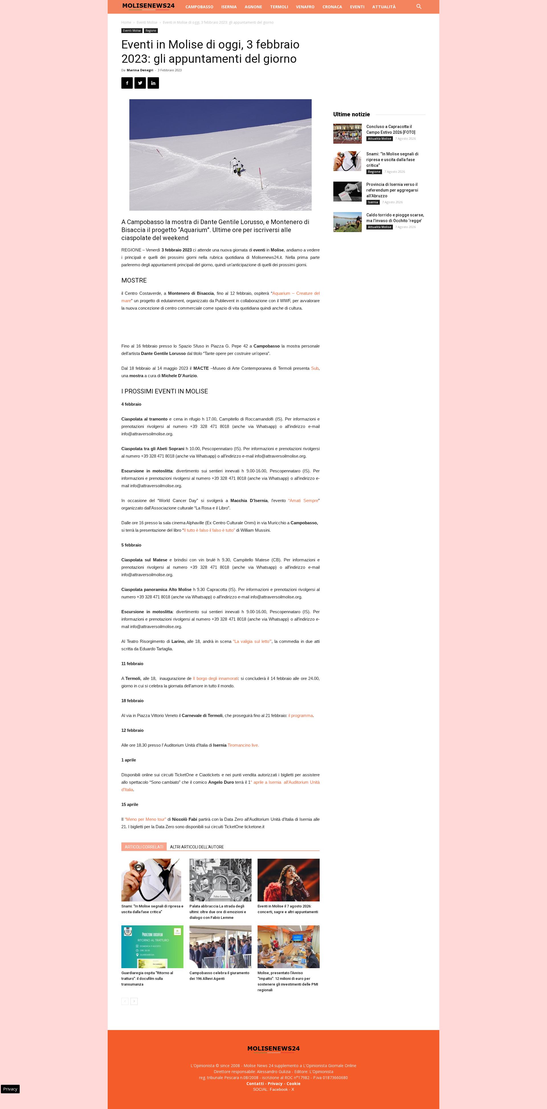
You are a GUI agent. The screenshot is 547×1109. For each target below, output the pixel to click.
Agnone (253, 6)
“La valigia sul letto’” (252, 641)
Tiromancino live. (243, 745)
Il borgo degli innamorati (215, 678)
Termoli (279, 6)
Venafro (305, 6)
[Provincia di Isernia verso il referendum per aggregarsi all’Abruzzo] (347, 192)
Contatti (255, 1083)
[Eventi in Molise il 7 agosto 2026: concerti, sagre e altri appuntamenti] (289, 880)
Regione (151, 31)
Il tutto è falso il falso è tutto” (209, 530)
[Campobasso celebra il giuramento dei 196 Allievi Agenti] (220, 946)
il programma (300, 715)
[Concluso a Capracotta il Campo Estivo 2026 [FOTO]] (347, 134)
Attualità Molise (379, 139)
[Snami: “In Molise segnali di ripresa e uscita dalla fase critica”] (152, 880)
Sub (315, 368)
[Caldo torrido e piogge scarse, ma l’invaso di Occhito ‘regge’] (347, 222)
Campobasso (199, 6)
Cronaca (332, 6)
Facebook (279, 1089)
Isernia (229, 6)
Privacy (275, 1083)
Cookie (294, 1083)
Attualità (384, 6)
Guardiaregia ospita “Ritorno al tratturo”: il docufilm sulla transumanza (147, 978)
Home (126, 22)
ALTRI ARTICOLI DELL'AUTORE (197, 847)
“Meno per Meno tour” (145, 819)
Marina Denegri (140, 70)
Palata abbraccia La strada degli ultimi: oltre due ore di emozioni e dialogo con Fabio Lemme (217, 912)
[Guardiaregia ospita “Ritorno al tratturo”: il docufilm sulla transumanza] (152, 946)
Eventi (357, 6)
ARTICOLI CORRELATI (144, 847)
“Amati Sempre (302, 500)
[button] (419, 7)
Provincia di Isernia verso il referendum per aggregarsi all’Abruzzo (392, 190)
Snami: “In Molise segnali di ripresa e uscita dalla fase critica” (392, 160)
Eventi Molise (147, 22)
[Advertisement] (220, 327)
